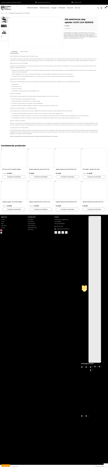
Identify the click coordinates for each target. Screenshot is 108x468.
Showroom (70, 7)
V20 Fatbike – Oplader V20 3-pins (91, 169)
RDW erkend (31, 229)
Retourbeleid (30, 219)
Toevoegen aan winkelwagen (14, 176)
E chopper (54, 7)
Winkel (6, 13)
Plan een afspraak (5, 465)
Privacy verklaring (14, 466)
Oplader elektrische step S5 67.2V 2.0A (39, 169)
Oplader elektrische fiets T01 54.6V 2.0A (39, 201)
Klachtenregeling (31, 225)
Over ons (77, 7)
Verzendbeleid (31, 221)
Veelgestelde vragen (32, 227)
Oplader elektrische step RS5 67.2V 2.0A (66, 201)
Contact (2, 221)
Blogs (2, 223)
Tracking (3, 227)
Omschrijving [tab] (14, 51)
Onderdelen (61, 7)
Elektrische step (44, 7)
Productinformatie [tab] (24, 51)
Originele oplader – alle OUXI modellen (12, 201)
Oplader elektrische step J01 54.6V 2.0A (92, 201)
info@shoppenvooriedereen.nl (62, 228)
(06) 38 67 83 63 (59, 226)
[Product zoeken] (98, 8)
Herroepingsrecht (32, 223)
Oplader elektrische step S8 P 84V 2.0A (66, 169)
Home (2, 13)
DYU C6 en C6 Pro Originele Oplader (11, 169)
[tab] (4, 19)
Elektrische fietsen (32, 7)
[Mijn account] (101, 7)
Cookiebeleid (4, 225)
